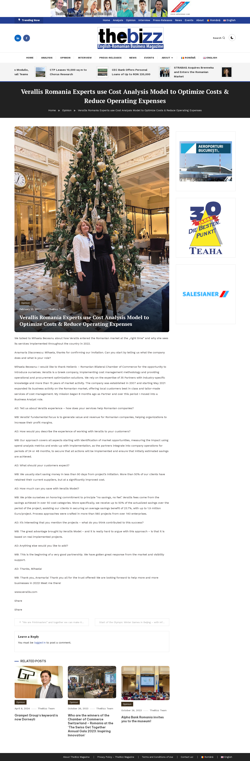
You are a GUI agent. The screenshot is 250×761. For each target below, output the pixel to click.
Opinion (131, 20)
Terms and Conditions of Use (157, 757)
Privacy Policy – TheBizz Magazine (115, 757)
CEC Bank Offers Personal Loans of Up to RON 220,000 (111, 72)
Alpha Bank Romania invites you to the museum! (142, 719)
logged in (40, 642)
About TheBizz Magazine (76, 757)
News (178, 20)
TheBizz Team (56, 309)
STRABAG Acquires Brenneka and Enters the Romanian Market (174, 72)
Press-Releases (162, 20)
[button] (125, 8)
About (200, 20)
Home (106, 20)
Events (189, 20)
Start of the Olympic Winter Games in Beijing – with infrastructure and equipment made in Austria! (134, 622)
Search (217, 38)
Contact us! (187, 757)
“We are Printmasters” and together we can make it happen (55, 622)
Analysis (118, 20)
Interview (144, 20)
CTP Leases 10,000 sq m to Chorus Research (48, 72)
